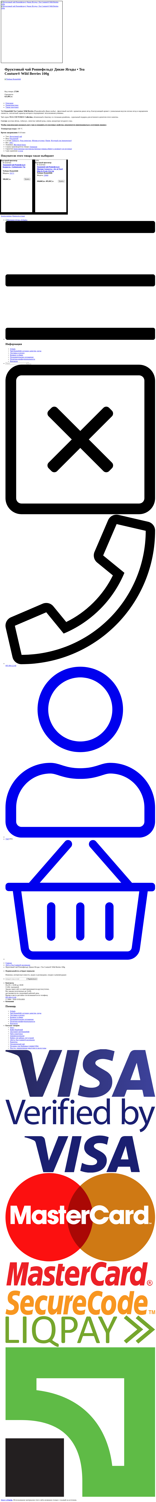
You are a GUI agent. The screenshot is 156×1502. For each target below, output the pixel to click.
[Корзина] (80, 959)
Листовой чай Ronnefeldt (19, 1032)
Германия (33, 147)
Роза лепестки (25, 141)
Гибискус (15, 141)
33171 (12, 173)
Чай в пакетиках (16, 1034)
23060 (46, 175)
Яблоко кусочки (38, 141)
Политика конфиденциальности (22, 359)
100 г (11, 143)
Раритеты (13, 1042)
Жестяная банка (20, 145)
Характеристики (11, 105)
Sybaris (12, 349)
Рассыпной (14, 138)
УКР (7, 839)
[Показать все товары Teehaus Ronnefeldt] (19, 84)
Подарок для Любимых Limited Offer (24, 1046)
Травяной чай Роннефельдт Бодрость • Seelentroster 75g (14, 166)
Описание (9, 103)
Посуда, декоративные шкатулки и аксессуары (28, 1048)
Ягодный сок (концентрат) (61, 141)
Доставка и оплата (17, 353)
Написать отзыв (18, 216)
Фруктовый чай (16, 136)
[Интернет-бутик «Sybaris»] (16, 220)
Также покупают (12, 107)
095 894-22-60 (10, 666)
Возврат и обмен (16, 355)
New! (12, 1028)
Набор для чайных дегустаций (22, 1038)
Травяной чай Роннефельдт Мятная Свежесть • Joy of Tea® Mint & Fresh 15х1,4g (50, 169)
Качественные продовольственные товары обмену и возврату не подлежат (43, 149)
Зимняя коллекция (17, 1036)
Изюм (47, 141)
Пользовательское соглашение (22, 357)
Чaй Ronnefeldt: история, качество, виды (25, 351)
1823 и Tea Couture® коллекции (22, 1040)
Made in (6, 1500)
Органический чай (17, 1044)
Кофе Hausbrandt (16, 1030)
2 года (20, 151)
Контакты (14, 361)
